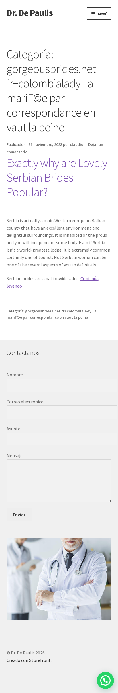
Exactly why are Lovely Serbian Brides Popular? (57, 177)
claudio (76, 144)
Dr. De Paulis (30, 13)
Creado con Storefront (29, 660)
